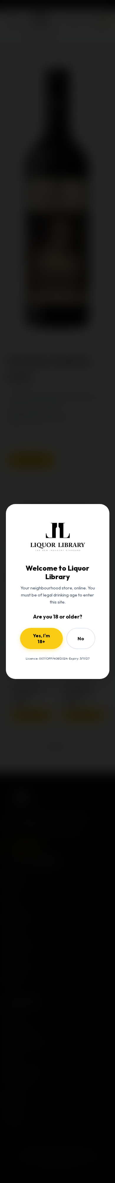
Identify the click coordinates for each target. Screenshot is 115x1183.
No (81, 638)
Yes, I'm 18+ (41, 638)
